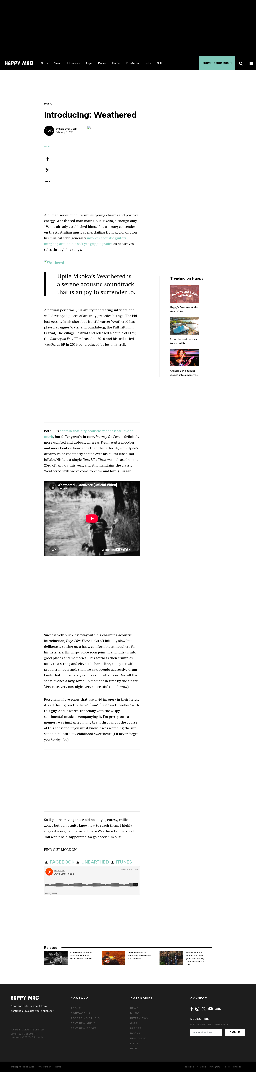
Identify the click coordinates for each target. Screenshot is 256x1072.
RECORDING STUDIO (85, 1018)
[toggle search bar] (240, 63)
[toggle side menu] (251, 63)
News (44, 63)
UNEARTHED (95, 862)
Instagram (215, 1067)
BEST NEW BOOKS (84, 1028)
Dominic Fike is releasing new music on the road (139, 955)
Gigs (89, 63)
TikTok (226, 1067)
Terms (58, 1067)
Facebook (189, 1067)
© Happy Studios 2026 (22, 1067)
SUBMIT (217, 63)
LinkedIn (237, 1067)
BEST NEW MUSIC (83, 1023)
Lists (148, 63)
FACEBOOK (62, 862)
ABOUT (76, 1008)
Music (57, 63)
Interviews (73, 63)
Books (116, 63)
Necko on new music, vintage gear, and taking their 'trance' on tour (195, 958)
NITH (160, 63)
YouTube (201, 1067)
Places (102, 63)
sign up (235, 1032)
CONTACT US (80, 1013)
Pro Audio (132, 63)
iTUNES (124, 862)
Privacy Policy (44, 1067)
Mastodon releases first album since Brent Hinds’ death (81, 955)
